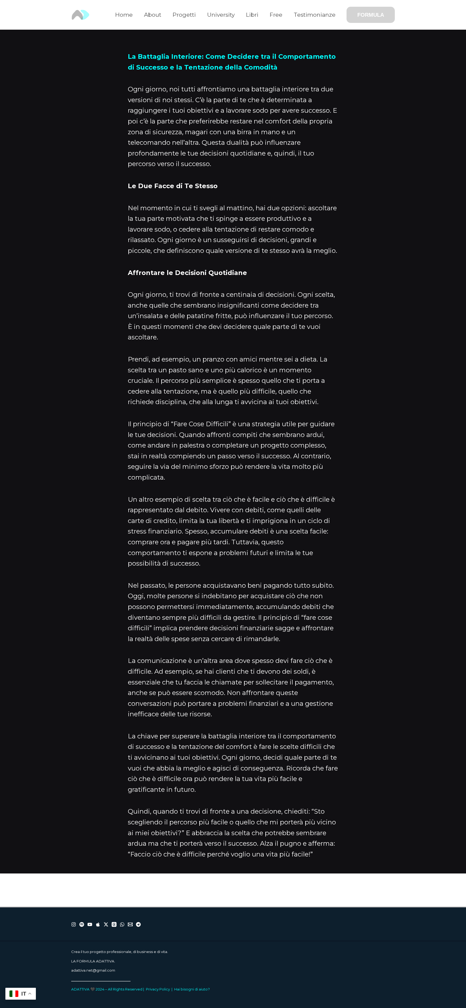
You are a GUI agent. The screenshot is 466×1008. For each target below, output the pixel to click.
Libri (252, 14)
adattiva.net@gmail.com (93, 970)
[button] (371, 15)
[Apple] (97, 924)
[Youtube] (89, 924)
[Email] (130, 924)
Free (276, 14)
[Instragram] (73, 924)
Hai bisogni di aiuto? (192, 989)
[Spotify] (81, 924)
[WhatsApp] (122, 924)
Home (124, 14)
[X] (106, 924)
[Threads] (114, 924)
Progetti (184, 14)
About (152, 14)
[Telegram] (138, 924)
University (221, 14)
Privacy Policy (158, 989)
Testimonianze (314, 14)
